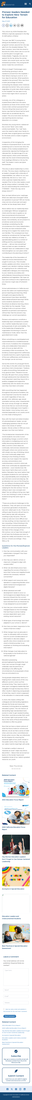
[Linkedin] (25, 1089)
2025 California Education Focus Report (14, 1028)
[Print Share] (22, 25)
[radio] (12, 769)
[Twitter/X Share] (7, 25)
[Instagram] (16, 1089)
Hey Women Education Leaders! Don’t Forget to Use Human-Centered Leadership (16, 859)
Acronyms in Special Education (13, 889)
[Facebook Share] (3, 25)
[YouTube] (20, 1089)
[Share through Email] (14, 25)
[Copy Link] (18, 25)
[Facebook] (7, 1089)
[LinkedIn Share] (10, 25)
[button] (30, 4)
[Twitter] (12, 1089)
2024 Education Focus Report (13, 800)
